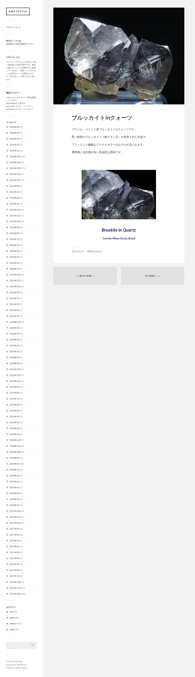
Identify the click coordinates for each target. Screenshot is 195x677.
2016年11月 (15, 588)
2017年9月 (15, 529)
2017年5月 (15, 552)
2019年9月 (15, 387)
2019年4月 (15, 416)
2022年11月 (15, 215)
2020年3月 (15, 351)
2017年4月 (15, 558)
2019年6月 (15, 404)
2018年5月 (15, 481)
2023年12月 (15, 174)
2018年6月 (15, 475)
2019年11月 (15, 375)
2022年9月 (15, 227)
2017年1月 (15, 576)
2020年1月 (15, 363)
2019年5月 (15, 410)
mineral (13, 623)
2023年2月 (15, 198)
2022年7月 (15, 239)
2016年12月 (15, 582)
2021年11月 (15, 280)
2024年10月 (15, 168)
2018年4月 (15, 487)
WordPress (22, 664)
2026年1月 (15, 150)
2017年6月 (15, 546)
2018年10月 (15, 452)
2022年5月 (15, 245)
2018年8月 (15, 464)
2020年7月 (15, 333)
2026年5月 (15, 139)
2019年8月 (15, 393)
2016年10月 (15, 594)
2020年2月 (15, 357)
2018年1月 (15, 505)
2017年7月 (15, 540)
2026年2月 (15, 144)
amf (11, 611)
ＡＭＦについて (13, 27)
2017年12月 (15, 511)
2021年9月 (15, 292)
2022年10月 (15, 221)
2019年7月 (15, 399)
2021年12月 (15, 274)
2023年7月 (15, 180)
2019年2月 (15, 428)
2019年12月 (15, 369)
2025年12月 (15, 156)
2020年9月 (15, 328)
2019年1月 (15, 434)
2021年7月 (15, 298)
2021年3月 (15, 316)
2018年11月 (15, 446)
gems (12, 617)
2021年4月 (15, 310)
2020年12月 (15, 322)
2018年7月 (15, 470)
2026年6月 (15, 133)
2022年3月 (15, 257)
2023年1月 (15, 204)
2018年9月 (15, 458)
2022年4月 (15, 251)
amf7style (18, 11)
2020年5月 (15, 339)
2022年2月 (15, 263)
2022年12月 (15, 209)
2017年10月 (15, 523)
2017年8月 (15, 535)
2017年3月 (15, 564)
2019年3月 (15, 422)
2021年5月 (15, 304)
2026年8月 (15, 127)
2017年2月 (15, 570)
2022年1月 (15, 269)
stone (12, 629)
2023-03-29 (78, 251)
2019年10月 (15, 381)
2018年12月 (15, 440)
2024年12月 (15, 162)
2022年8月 (15, 233)
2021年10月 (15, 286)
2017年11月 (15, 517)
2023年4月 (15, 186)
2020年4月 (15, 345)
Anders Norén (21, 668)
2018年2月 (15, 499)
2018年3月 (15, 493)
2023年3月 (15, 192)
